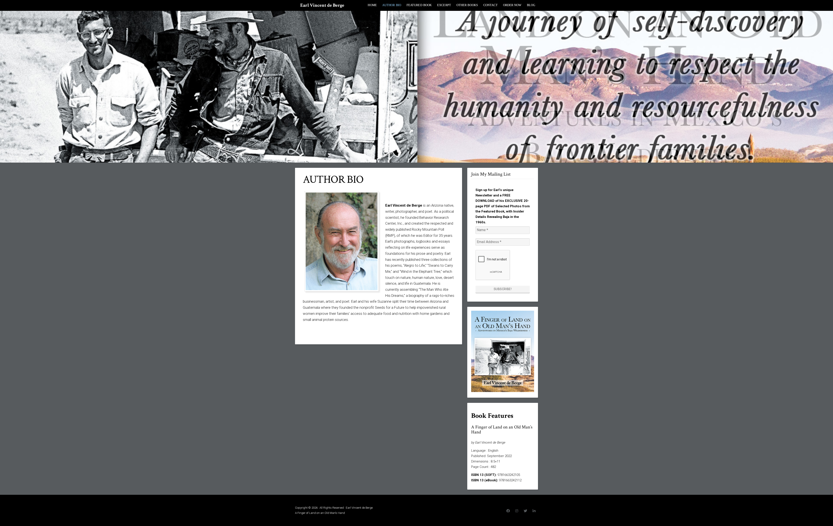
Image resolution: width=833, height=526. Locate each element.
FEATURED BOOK (419, 5)
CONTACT (490, 5)
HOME (372, 5)
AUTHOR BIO (391, 5)
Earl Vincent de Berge (322, 5)
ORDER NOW (512, 5)
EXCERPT (444, 5)
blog (531, 5)
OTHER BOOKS (467, 5)
